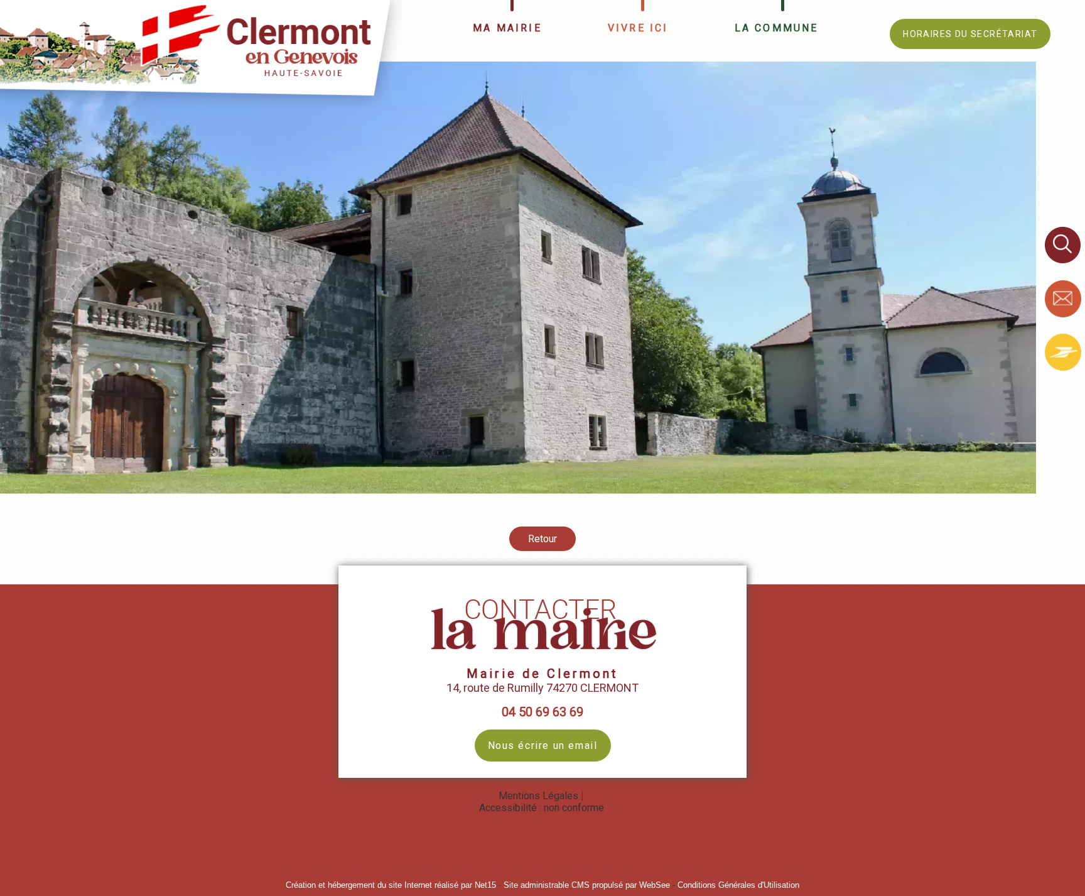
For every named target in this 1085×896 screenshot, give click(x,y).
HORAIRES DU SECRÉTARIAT (970, 34)
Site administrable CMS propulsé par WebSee (587, 885)
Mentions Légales (538, 796)
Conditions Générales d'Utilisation (738, 885)
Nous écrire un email (543, 745)
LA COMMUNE (777, 28)
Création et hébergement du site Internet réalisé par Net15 (391, 885)
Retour (542, 539)
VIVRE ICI (638, 28)
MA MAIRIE (507, 28)
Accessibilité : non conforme (541, 808)
